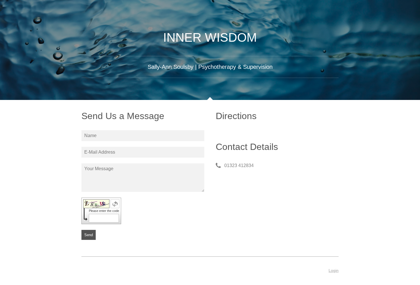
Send (88, 235)
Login (334, 270)
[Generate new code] (115, 203)
